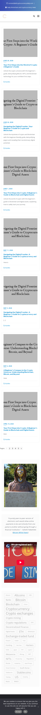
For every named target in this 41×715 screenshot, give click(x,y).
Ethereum (31, 632)
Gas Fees (19, 645)
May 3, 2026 (8, 308)
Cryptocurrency (18, 609)
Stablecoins (24, 672)
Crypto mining (13, 617)
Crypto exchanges (19, 613)
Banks (8, 600)
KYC (22, 650)
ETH (21, 631)
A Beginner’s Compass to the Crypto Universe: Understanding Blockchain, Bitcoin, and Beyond (19, 372)
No (25, 712)
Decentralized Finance (17, 627)
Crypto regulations (16, 622)
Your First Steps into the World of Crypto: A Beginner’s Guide (20, 66)
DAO (32, 622)
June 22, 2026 (8, 122)
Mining (22, 654)
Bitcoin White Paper (20, 532)
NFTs (8, 658)
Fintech (8, 640)
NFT (29, 654)
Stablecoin (9, 672)
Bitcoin (20, 600)
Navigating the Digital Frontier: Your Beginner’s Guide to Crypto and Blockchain (18, 128)
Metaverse (10, 654)
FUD (24, 640)
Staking (8, 677)
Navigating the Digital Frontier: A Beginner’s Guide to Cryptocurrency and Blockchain (20, 256)
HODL (7, 650)
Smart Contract (10, 668)
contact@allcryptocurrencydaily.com (20, 3)
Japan (15, 650)
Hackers (29, 645)
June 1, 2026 (8, 189)
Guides (7, 82)
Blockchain (13, 604)
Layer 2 (30, 650)
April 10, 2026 (9, 424)
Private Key (19, 659)
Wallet (8, 681)
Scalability (17, 663)
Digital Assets (10, 632)
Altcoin (8, 595)
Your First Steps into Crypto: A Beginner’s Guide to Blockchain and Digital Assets (20, 194)
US (16, 677)
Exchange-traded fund (20, 636)
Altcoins (19, 595)
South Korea (24, 668)
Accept (18, 712)
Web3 (16, 681)
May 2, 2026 (8, 366)
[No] (38, 707)
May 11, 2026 (8, 250)
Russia (8, 663)
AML (30, 595)
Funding (9, 645)
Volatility (25, 677)
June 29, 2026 (8, 61)
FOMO (17, 640)
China (25, 604)
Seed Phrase (28, 663)
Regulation (30, 659)
